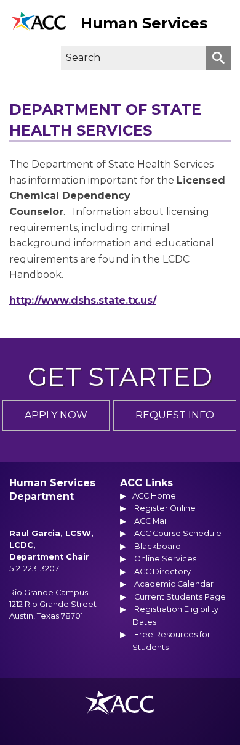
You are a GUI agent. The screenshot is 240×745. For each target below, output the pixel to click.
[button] (16, 58)
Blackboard (157, 546)
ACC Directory (162, 571)
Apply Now (56, 415)
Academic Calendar (174, 583)
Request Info (174, 415)
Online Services (165, 558)
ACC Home (154, 495)
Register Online (165, 508)
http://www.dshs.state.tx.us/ (82, 300)
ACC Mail (151, 521)
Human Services (144, 23)
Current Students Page (180, 596)
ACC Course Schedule (178, 533)
